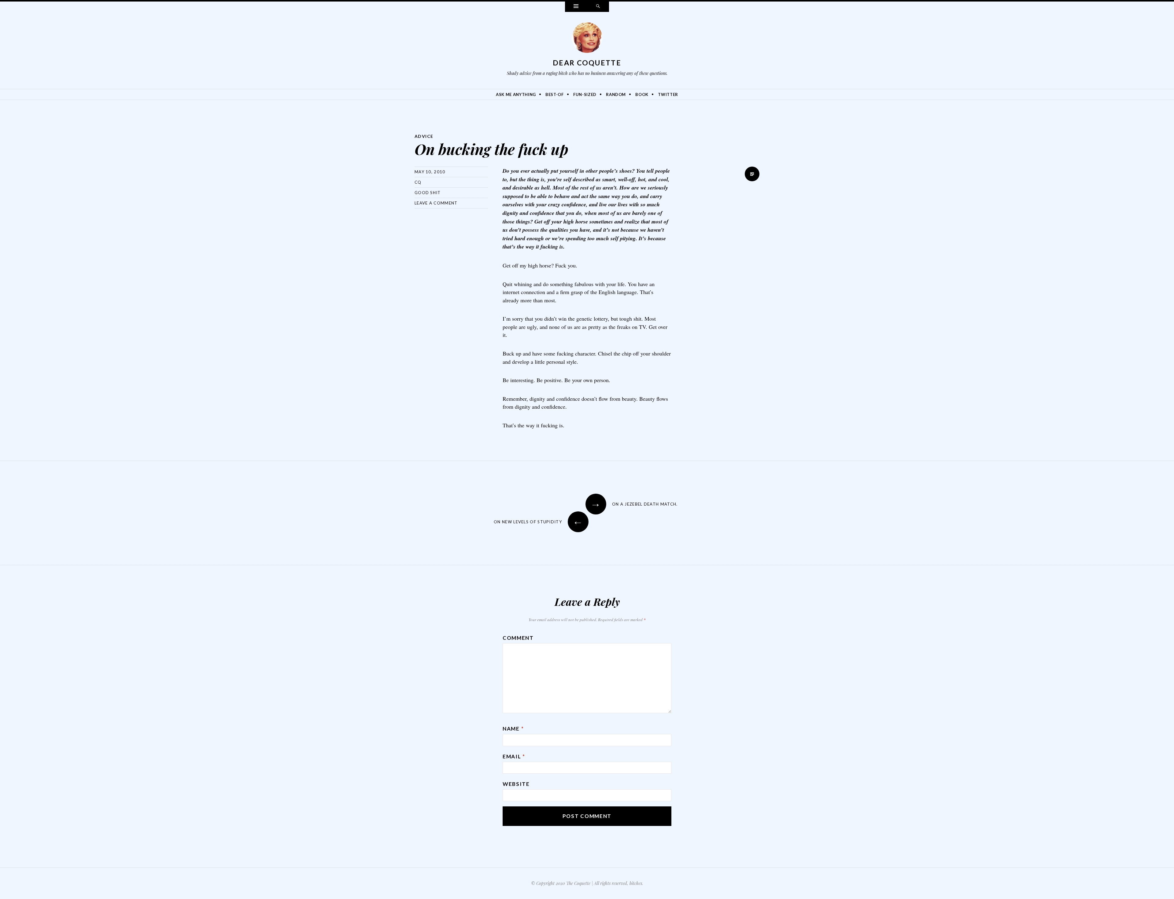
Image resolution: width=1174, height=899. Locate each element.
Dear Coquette (587, 62)
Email (514, 756)
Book (641, 94)
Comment (518, 638)
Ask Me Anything (516, 94)
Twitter (668, 94)
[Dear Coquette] (587, 39)
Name (513, 728)
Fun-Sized (584, 94)
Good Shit (428, 192)
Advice (424, 136)
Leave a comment (436, 203)
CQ (418, 182)
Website (516, 784)
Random (616, 94)
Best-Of (554, 94)
